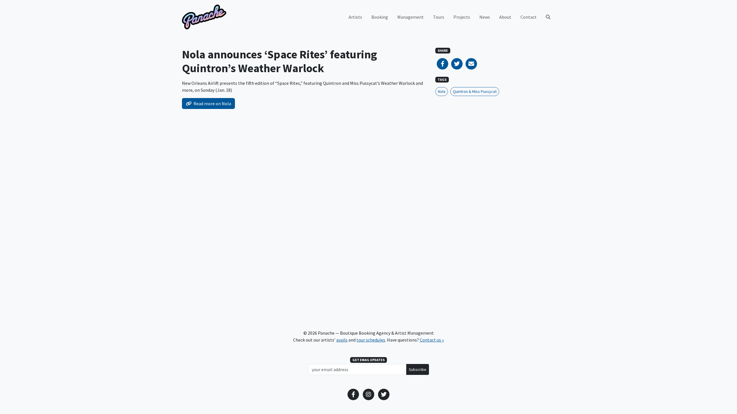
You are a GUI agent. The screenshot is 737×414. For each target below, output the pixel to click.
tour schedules (370, 340)
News (484, 17)
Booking (379, 17)
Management (410, 17)
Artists (355, 17)
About (505, 17)
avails (341, 340)
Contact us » (432, 340)
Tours (438, 17)
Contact (529, 17)
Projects (461, 17)
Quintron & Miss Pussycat (475, 91)
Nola (441, 91)
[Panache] (204, 17)
